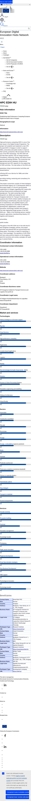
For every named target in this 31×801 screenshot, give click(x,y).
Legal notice (6, 765)
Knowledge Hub (10, 83)
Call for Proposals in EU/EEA (14, 64)
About (5, 53)
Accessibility (6, 767)
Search (6, 25)
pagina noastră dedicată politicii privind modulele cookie (16, 778)
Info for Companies (11, 60)
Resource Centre (8, 81)
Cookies (5, 761)
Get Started (6, 58)
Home (5, 51)
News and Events (8, 70)
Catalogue (6, 55)
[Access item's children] (11, 57)
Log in (6, 17)
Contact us (6, 754)
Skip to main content (6, 2)
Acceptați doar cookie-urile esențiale (18, 797)
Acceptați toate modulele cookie (18, 792)
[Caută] (29, 28)
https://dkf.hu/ (17, 671)
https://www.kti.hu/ (18, 629)
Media (8, 85)
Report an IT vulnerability (10, 758)
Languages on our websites (11, 759)
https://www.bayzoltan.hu (20, 649)
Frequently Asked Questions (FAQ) (13, 710)
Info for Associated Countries (14, 62)
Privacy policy (7, 763)
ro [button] (4, 21)
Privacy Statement (8, 712)
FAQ (4, 91)
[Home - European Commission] (7, 9)
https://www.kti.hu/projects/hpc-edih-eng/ (11, 132)
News (8, 72)
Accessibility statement (9, 704)
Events (8, 74)
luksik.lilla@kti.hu (5, 253)
